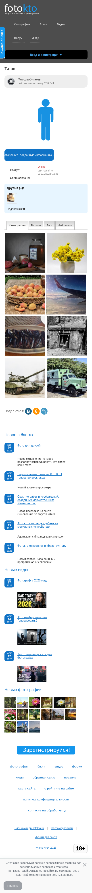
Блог (49, 225)
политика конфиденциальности (46, 799)
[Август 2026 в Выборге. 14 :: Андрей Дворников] (58, 719)
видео (58, 766)
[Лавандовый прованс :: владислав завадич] (22, 707)
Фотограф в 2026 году (32, 580)
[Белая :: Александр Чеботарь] (59, 707)
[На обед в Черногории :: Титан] (25, 355)
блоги (42, 766)
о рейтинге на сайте (59, 788)
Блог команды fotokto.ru (29, 828)
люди (20, 777)
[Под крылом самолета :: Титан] (66, 313)
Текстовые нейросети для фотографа (34, 655)
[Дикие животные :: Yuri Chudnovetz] (46, 707)
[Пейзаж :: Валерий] (10, 707)
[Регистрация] (2, 57)
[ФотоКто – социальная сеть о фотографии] (20, 6)
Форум (18, 38)
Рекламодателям (62, 828)
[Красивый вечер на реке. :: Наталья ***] (70, 719)
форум (77, 766)
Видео (61, 24)
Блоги (43, 24)
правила (70, 777)
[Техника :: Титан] (25, 397)
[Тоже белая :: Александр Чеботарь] (34, 707)
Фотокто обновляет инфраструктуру (41, 545)
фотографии (19, 766)
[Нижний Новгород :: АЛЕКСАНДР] (22, 731)
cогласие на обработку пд (47, 810)
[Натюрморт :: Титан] (25, 271)
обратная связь (44, 777)
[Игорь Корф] (11, 200)
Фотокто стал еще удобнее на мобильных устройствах (37, 525)
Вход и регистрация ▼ (46, 54)
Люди (35, 38)
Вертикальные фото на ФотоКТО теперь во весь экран (39, 476)
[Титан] (46, 147)
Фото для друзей (28, 445)
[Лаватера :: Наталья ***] (10, 719)
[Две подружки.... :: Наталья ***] (10, 731)
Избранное (65, 225)
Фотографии (22, 24)
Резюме (36, 225)
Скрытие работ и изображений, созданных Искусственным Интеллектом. (38, 500)
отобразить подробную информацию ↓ (29, 155)
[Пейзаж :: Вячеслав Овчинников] (34, 731)
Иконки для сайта (46, 837)
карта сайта (27, 788)
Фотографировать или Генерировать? (32, 619)
